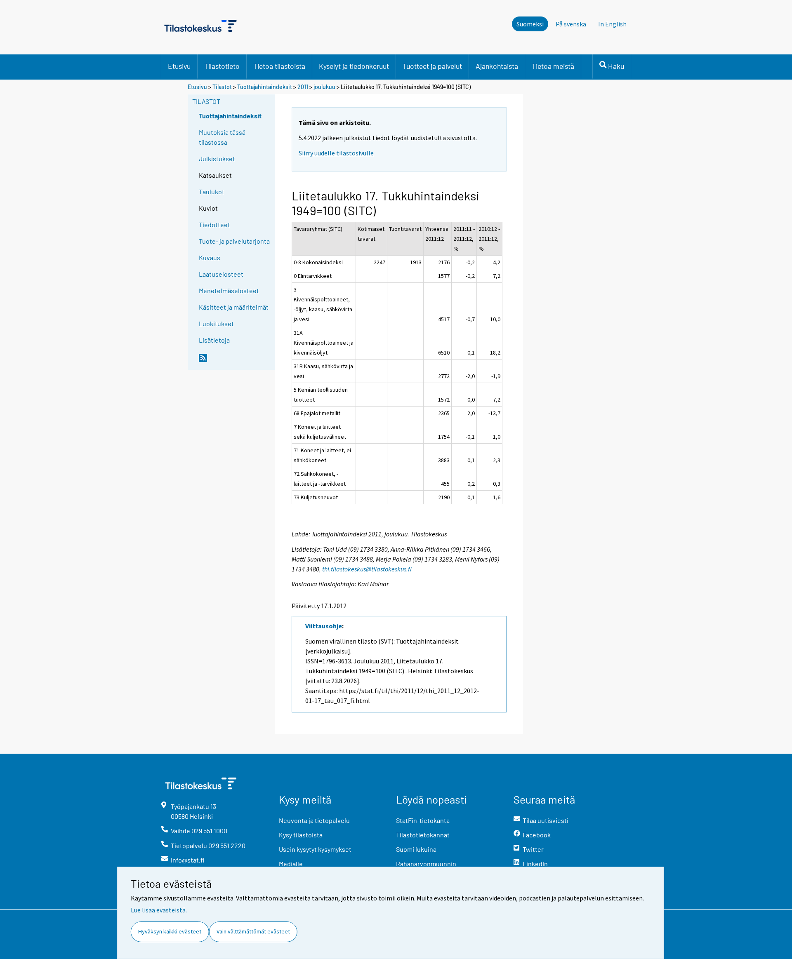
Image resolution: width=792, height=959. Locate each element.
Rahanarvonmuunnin (426, 863)
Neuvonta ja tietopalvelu (314, 820)
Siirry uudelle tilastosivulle (336, 153)
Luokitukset (216, 323)
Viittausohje (323, 626)
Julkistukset (217, 158)
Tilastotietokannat (423, 835)
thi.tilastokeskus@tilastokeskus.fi (367, 569)
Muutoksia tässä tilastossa (222, 137)
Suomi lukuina (416, 849)
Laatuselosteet (221, 274)
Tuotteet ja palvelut (432, 66)
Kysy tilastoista (301, 835)
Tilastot (222, 86)
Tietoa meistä (553, 66)
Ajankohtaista (497, 66)
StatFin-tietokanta (423, 820)
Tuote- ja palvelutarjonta (234, 241)
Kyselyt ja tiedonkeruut (354, 66)
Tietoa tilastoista (279, 66)
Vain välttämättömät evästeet (253, 931)
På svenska (571, 24)
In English (612, 24)
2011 (302, 86)
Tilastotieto (222, 66)
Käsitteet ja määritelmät (234, 307)
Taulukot (211, 191)
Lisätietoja (214, 340)
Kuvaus (209, 257)
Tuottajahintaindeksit (264, 86)
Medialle (291, 863)
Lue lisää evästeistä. (159, 910)
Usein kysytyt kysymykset (315, 849)
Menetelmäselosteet (229, 290)
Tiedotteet (214, 224)
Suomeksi (530, 24)
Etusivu (179, 66)
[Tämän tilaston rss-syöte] (235, 361)
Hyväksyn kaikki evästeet (169, 931)
